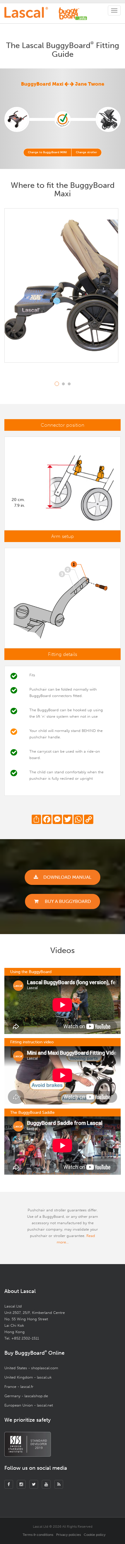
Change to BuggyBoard (47, 152)
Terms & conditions (38, 1535)
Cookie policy (95, 1535)
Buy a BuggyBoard (67, 901)
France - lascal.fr (18, 1386)
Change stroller (86, 152)
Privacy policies (68, 1535)
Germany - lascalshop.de (26, 1396)
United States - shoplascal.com (31, 1368)
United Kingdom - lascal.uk (28, 1377)
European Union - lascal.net (28, 1405)
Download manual (67, 877)
